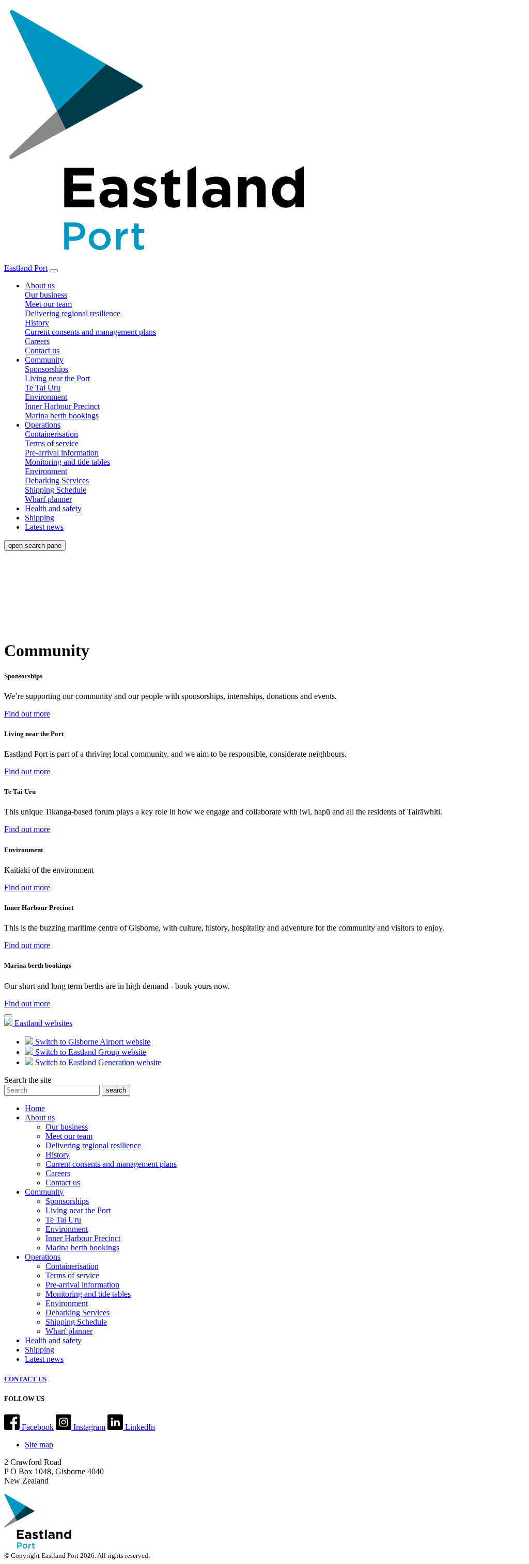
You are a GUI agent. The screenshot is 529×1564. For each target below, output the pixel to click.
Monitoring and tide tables (67, 462)
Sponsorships (46, 369)
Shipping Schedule (55, 489)
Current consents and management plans (90, 332)
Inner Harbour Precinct (62, 406)
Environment (46, 397)
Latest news (44, 527)
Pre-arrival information (62, 452)
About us (40, 285)
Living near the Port (57, 378)
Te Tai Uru (42, 387)
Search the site (27, 1080)
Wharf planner (48, 499)
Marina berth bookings (62, 415)
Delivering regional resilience (72, 313)
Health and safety (53, 508)
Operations (42, 424)
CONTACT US (25, 1379)
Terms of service (52, 443)
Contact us (42, 350)
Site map (39, 1444)
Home (35, 1108)
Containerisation (51, 434)
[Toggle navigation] (54, 270)
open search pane (34, 545)
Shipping (39, 517)
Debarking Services (57, 480)
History (37, 322)
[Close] (8, 1015)
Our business (46, 294)
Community (44, 359)
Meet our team (48, 304)
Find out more (27, 713)
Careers (37, 341)
